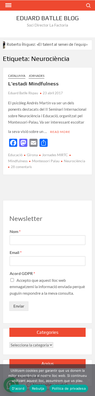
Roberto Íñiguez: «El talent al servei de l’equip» (45, 44)
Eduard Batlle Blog (47, 18)
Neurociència (74, 161)
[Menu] (8, 5)
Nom (15, 231)
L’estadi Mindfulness (33, 83)
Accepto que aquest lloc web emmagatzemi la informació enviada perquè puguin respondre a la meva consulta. (47, 286)
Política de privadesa (69, 388)
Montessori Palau (46, 161)
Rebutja (38, 388)
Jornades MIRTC (55, 155)
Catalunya (16, 76)
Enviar (18, 306)
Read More (60, 132)
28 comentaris (21, 167)
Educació (15, 155)
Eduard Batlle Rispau (23, 93)
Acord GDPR (22, 273)
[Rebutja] (88, 380)
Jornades (36, 76)
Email (16, 252)
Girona (32, 155)
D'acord (18, 388)
